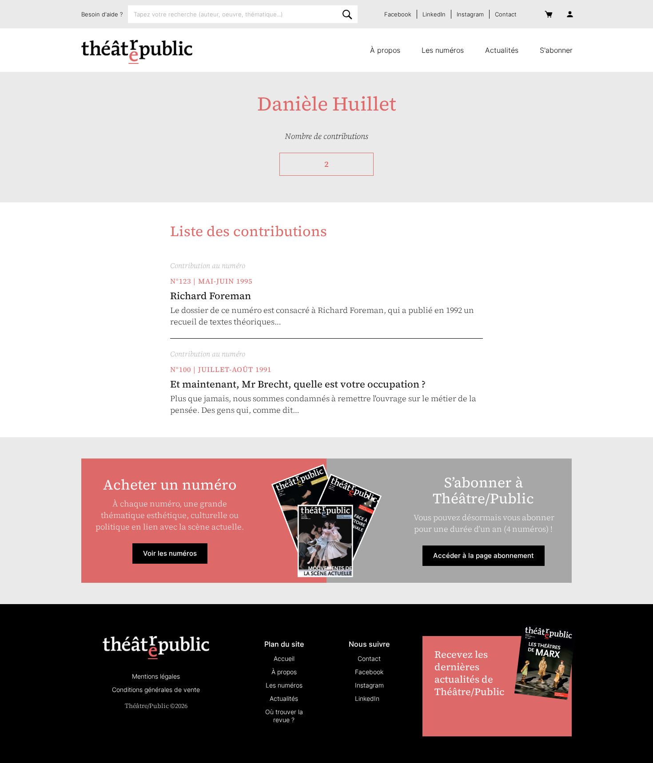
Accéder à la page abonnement (483, 555)
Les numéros (443, 50)
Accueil (284, 658)
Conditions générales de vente (156, 689)
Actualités (501, 50)
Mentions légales (156, 676)
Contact (506, 14)
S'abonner (556, 50)
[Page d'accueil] (136, 52)
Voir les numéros (170, 553)
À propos (385, 50)
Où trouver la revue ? (284, 715)
